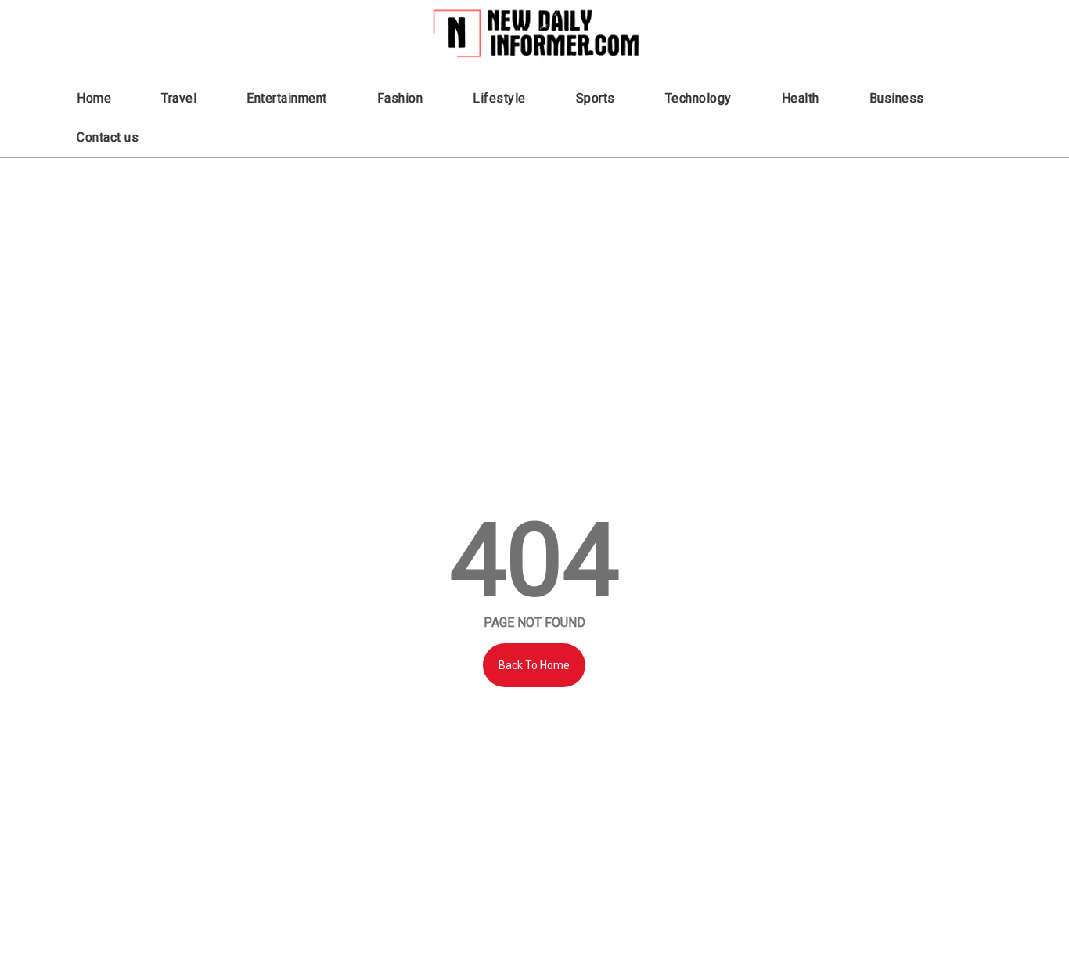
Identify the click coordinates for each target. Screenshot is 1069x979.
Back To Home (534, 665)
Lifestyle (499, 98)
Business (896, 98)
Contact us (108, 137)
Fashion (400, 98)
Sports (595, 98)
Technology (698, 98)
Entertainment (287, 98)
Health (800, 98)
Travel (178, 98)
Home (94, 98)
